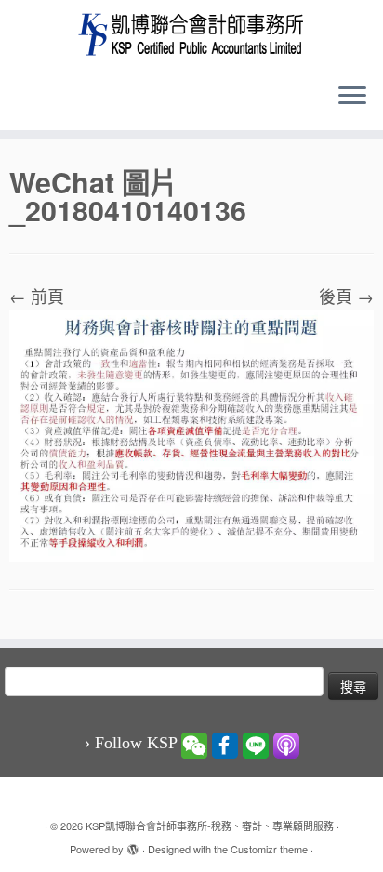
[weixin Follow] (194, 743)
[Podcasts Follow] (286, 743)
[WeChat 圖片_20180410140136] (191, 432)
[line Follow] (256, 743)
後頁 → (346, 296)
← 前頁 (36, 296)
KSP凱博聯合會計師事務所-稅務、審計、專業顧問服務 (210, 825)
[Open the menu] (352, 97)
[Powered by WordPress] (132, 845)
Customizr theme (269, 848)
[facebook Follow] (225, 743)
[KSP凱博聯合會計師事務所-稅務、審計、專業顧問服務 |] (191, 34)
